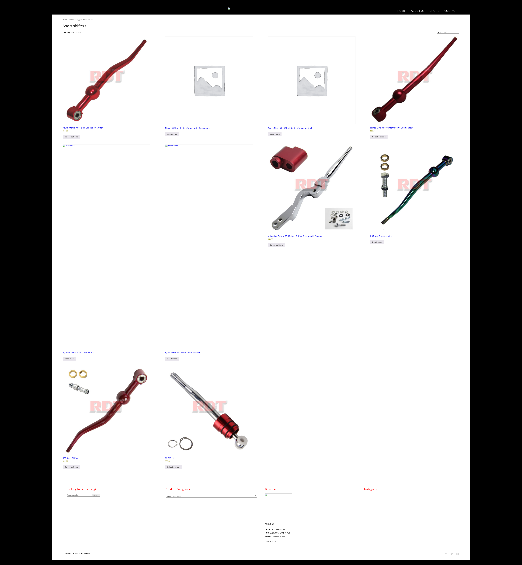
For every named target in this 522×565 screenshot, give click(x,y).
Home (65, 20)
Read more (172, 134)
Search (96, 495)
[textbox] (211, 496)
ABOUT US (417, 11)
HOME (401, 11)
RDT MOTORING (83, 553)
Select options (71, 137)
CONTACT (450, 11)
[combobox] (211, 496)
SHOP (433, 11)
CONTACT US (270, 542)
